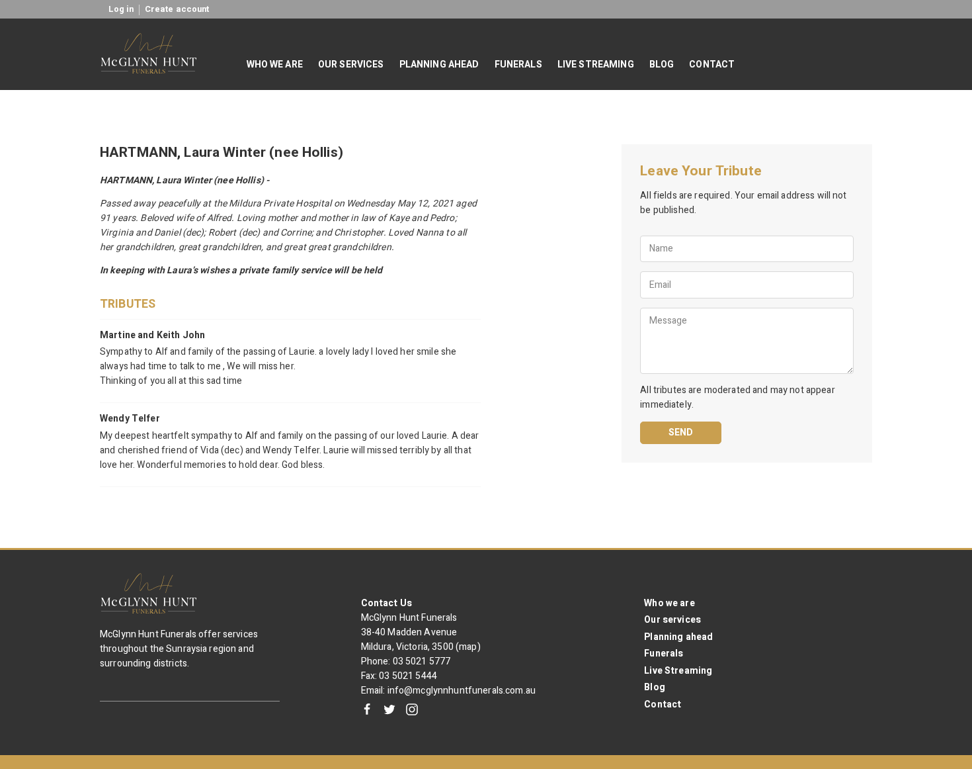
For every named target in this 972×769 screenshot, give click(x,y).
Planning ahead (678, 637)
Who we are (669, 603)
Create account (177, 9)
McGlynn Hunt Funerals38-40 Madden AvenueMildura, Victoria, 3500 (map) (421, 632)
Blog (654, 687)
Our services (672, 620)
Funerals (663, 653)
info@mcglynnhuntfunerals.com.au (461, 691)
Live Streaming (678, 671)
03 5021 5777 (422, 661)
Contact (662, 704)
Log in (121, 9)
